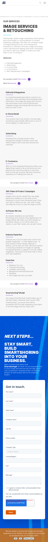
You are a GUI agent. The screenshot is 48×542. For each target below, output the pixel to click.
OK (16, 538)
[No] (45, 535)
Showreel (13, 83)
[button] (45, 3)
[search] (40, 2)
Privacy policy (28, 538)
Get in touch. (22, 79)
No (20, 538)
